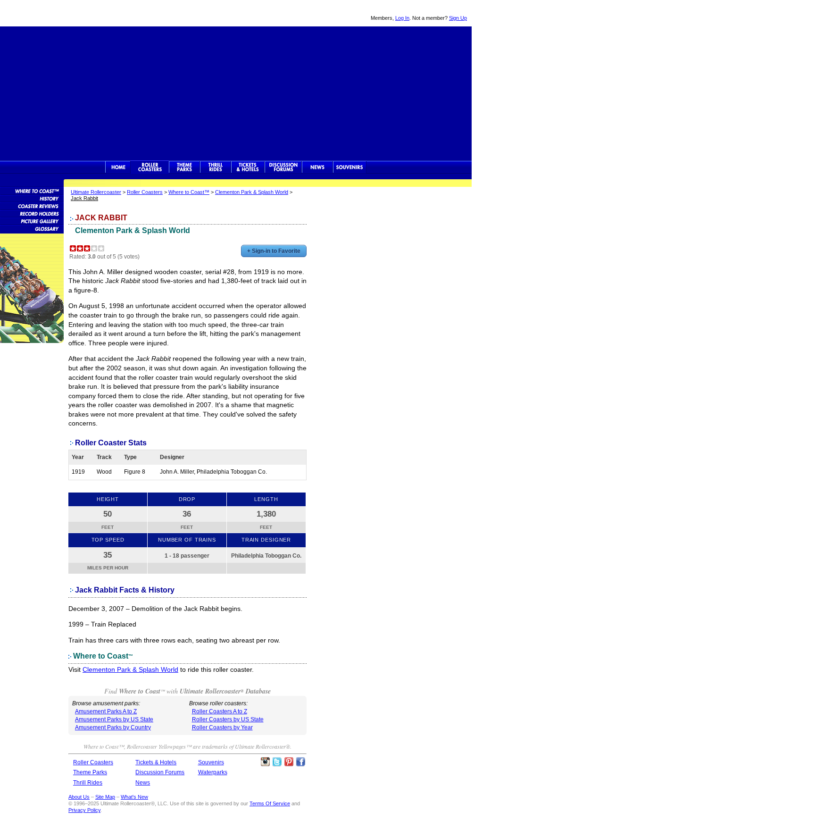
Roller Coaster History (31, 198)
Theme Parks (184, 167)
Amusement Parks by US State (114, 719)
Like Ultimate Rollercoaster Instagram (265, 762)
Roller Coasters (145, 192)
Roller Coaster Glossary (31, 228)
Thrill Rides (215, 167)
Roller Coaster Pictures (31, 220)
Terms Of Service (269, 803)
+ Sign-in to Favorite (273, 251)
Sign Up (458, 18)
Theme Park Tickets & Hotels (248, 167)
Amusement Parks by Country (113, 727)
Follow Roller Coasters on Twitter (277, 762)
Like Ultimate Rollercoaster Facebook (300, 762)
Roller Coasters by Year (222, 727)
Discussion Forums (283, 167)
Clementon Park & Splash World (251, 192)
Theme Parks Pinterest (288, 762)
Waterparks (212, 772)
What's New (134, 797)
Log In (402, 18)
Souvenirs (349, 167)
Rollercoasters (150, 167)
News (317, 167)
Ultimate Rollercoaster (66, 13)
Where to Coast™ (188, 192)
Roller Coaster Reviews (31, 205)
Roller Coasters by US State (228, 719)
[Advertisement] (236, 92)
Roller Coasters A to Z (219, 711)
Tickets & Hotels (155, 762)
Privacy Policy (84, 810)
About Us (79, 797)
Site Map (105, 797)
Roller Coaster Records (31, 213)
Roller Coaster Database (31, 190)
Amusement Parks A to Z (106, 711)
